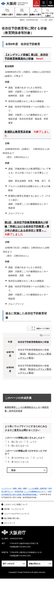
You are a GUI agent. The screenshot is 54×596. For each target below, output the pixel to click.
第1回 (23, 354)
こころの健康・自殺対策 (37, 488)
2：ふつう (32, 442)
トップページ (6, 488)
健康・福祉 (17, 488)
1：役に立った (15, 442)
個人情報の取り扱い (12, 518)
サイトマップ (9, 523)
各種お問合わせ (34, 564)
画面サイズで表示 (43, 329)
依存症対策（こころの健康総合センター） (30, 491)
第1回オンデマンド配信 (39, 354)
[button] (36, 3)
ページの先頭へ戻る (48, 533)
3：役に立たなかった (18, 445)
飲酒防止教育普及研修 (18, 131)
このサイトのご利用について (16, 504)
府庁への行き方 (8, 564)
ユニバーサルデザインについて (16, 514)
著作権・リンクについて (14, 509)
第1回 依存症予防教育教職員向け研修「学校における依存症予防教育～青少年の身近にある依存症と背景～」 (27, 226)
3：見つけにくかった (18, 462)
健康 (25, 488)
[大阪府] (14, 3)
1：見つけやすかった (18, 458)
